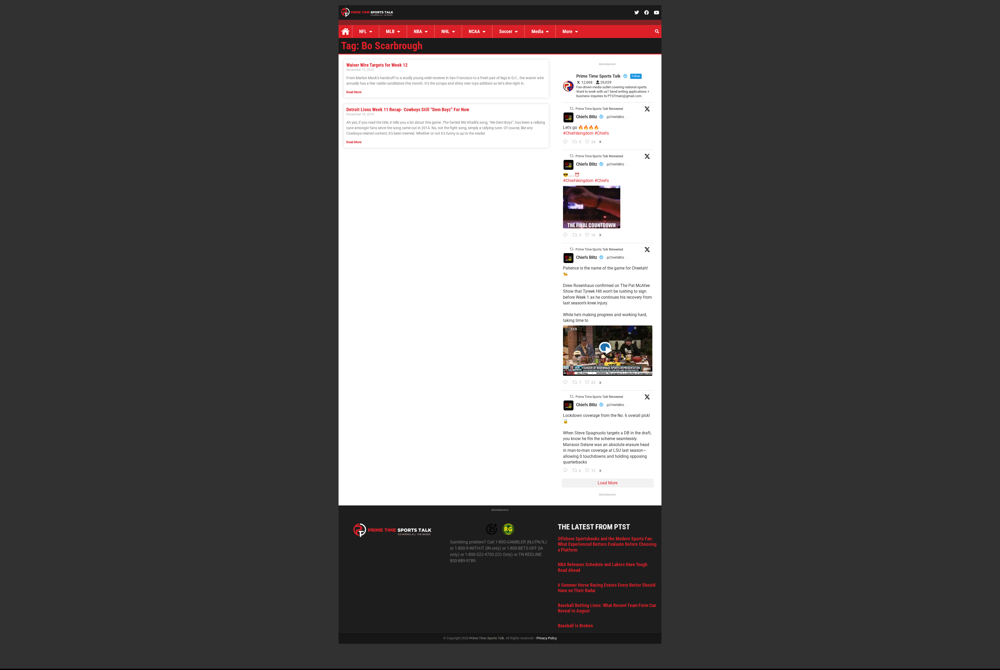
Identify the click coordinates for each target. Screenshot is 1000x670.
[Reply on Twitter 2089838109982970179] (566, 470)
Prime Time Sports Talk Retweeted (599, 109)
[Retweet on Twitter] (571, 108)
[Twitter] (636, 12)
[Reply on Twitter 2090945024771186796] (566, 142)
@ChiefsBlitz (615, 117)
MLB (390, 31)
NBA (418, 31)
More (567, 31)
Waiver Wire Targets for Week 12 (377, 65)
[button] (656, 31)
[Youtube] (656, 12)
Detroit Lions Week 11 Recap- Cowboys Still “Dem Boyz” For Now (407, 109)
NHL (445, 31)
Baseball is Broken (575, 625)
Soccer (505, 31)
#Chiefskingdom (578, 133)
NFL (363, 31)
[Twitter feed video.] (591, 207)
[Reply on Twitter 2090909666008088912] (566, 382)
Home (345, 31)
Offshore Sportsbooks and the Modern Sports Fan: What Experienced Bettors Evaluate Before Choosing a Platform (607, 544)
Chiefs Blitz (586, 116)
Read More (353, 92)
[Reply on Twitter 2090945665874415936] (566, 235)
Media (537, 31)
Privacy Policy (546, 638)
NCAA (474, 31)
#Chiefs (602, 133)
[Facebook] (646, 12)
